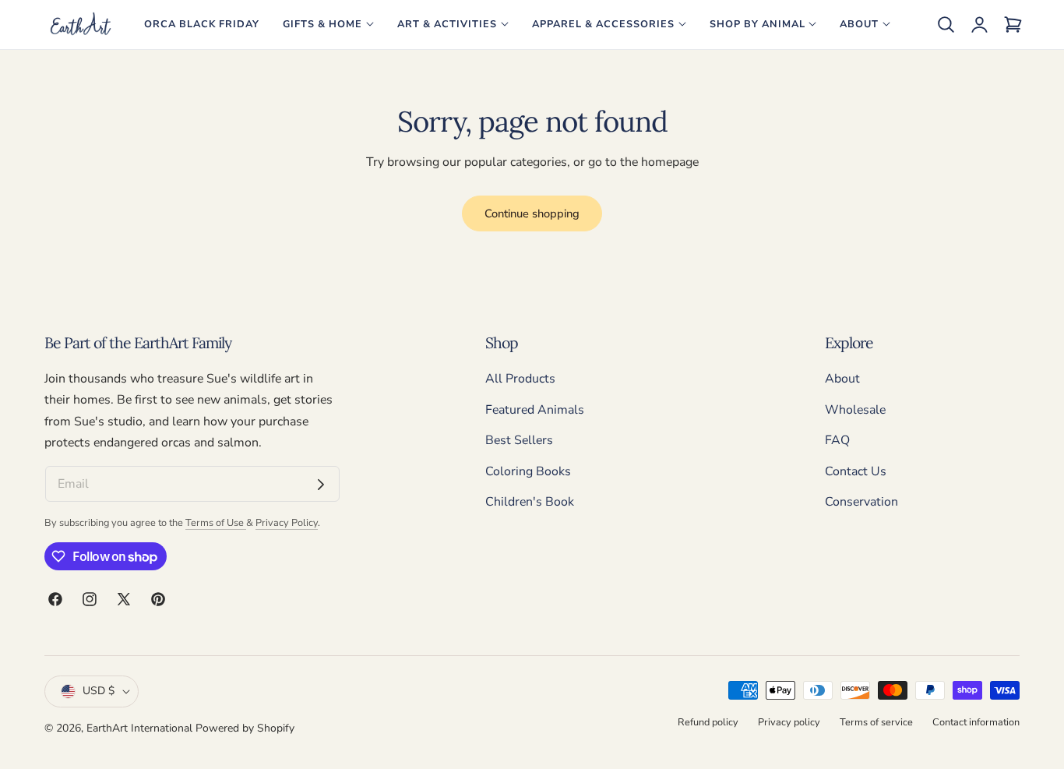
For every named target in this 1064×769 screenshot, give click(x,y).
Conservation (861, 501)
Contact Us (855, 471)
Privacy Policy (286, 522)
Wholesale (855, 409)
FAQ (837, 440)
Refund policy (708, 721)
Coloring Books (528, 471)
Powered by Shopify (245, 728)
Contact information (976, 721)
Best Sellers (519, 440)
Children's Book (529, 501)
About (842, 378)
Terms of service (876, 721)
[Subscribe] (320, 484)
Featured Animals (534, 409)
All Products (520, 378)
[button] (945, 24)
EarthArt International (139, 728)
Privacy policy (789, 721)
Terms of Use (215, 522)
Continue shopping (532, 213)
